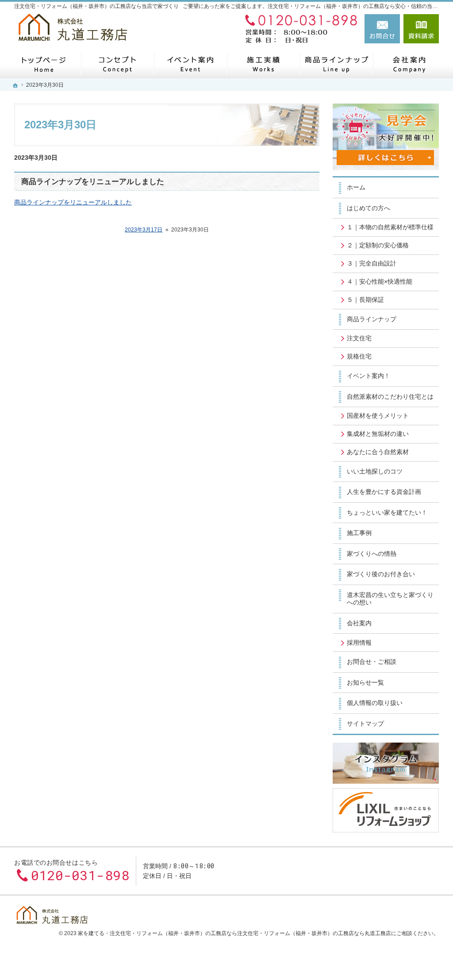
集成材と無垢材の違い (378, 433)
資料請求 (421, 28)
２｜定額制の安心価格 (378, 245)
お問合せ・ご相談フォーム (386, 871)
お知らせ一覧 (365, 682)
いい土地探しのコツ (375, 471)
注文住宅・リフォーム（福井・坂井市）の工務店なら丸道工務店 (314, 933)
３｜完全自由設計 (371, 263)
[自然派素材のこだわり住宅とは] (117, 64)
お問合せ (382, 28)
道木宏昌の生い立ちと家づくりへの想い (390, 598)
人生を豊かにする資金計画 (384, 491)
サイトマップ (365, 723)
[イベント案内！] (190, 64)
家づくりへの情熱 (371, 553)
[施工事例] (262, 64)
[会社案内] (408, 64)
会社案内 (359, 623)
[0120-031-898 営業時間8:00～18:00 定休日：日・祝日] (299, 28)
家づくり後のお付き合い (381, 574)
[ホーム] (44, 64)
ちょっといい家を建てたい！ (387, 512)
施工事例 (359, 532)
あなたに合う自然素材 (378, 451)
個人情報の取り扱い (375, 702)
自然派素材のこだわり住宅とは (390, 396)
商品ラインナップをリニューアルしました (92, 181)
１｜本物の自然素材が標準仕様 (390, 227)
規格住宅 (359, 356)
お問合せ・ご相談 (371, 661)
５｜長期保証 (365, 299)
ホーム (356, 187)
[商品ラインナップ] (335, 64)
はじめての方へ (368, 208)
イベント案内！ (368, 375)
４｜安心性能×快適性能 (379, 281)
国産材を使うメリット (378, 415)
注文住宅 (359, 338)
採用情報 (359, 642)
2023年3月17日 (143, 230)
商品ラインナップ (371, 319)
